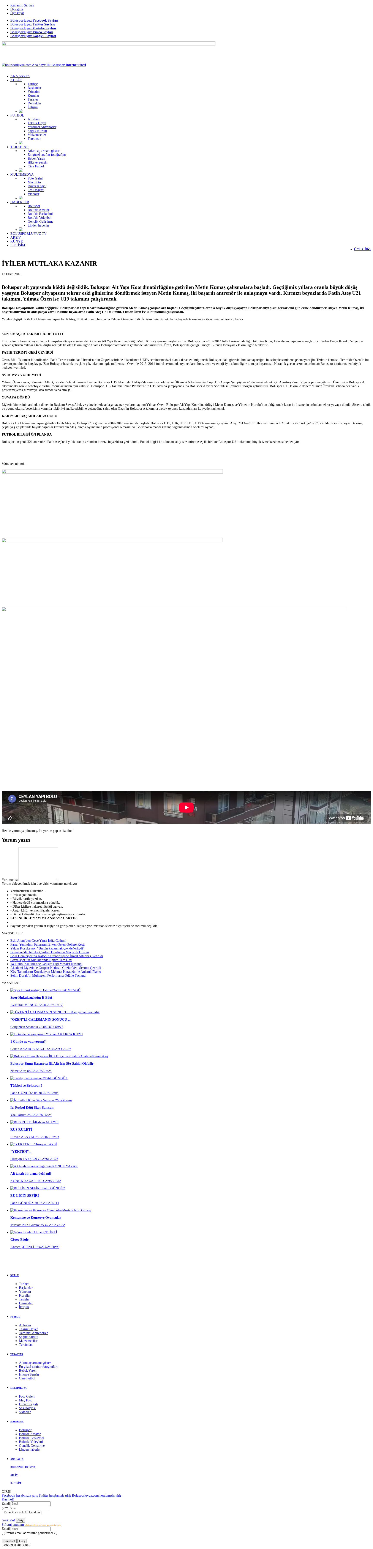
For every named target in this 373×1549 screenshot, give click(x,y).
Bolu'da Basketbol (40, 214)
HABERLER (19, 202)
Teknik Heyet (37, 123)
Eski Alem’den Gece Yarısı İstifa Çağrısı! (38, 940)
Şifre (5, 1508)
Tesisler (33, 99)
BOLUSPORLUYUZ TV (28, 233)
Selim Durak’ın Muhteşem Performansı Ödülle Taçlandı (48, 975)
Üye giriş (16, 9)
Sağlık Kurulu (37, 131)
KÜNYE (16, 241)
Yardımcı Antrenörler (42, 127)
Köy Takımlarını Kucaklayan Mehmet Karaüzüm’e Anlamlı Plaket (55, 971)
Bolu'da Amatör (38, 210)
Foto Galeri (35, 178)
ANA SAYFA (20, 76)
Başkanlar (34, 88)
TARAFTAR (19, 147)
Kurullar (33, 95)
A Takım (34, 119)
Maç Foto (34, 182)
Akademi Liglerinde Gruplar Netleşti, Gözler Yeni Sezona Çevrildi (55, 968)
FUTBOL (17, 115)
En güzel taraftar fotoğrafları (47, 154)
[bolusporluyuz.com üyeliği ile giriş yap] (38, 880)
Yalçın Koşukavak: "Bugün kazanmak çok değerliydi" (47, 948)
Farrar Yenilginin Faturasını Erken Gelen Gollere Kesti (47, 944)
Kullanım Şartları (22, 5)
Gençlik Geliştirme (40, 221)
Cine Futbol (36, 166)
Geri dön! (8, 1520)
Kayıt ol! (8, 1499)
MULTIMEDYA (22, 174)
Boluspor (34, 206)
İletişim (33, 107)
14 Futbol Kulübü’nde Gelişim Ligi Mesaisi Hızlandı (46, 964)
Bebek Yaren (36, 158)
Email (6, 1503)
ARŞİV (15, 237)
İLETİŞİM (17, 245)
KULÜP (16, 80)
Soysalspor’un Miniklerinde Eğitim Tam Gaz (41, 960)
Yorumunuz (10, 880)
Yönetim (34, 91)
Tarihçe (33, 84)
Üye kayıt (17, 13)
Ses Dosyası (36, 190)
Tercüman (34, 138)
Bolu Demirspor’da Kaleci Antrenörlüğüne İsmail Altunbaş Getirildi (56, 956)
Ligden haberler (38, 225)
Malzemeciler (37, 135)
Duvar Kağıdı (37, 186)
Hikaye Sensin (37, 162)
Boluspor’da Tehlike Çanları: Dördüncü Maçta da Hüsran (49, 952)
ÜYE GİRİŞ (362, 249)
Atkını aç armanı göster (43, 151)
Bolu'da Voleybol (39, 217)
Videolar (33, 194)
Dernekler (34, 103)
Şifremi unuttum (31, 1524)
